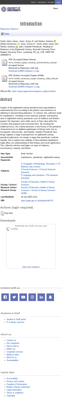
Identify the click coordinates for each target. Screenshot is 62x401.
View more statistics (31, 267)
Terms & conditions (15, 393)
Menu (55, 8)
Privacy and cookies (15, 381)
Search (33, 2)
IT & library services (15, 322)
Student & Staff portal (16, 319)
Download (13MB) (16, 71)
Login (58, 2)
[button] (2, 213)
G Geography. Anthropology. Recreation (38, 164)
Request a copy (32, 71)
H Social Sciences (29, 169)
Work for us (12, 357)
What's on (11, 349)
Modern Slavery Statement (18, 387)
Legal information (14, 390)
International (42, 2)
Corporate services (15, 352)
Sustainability (12, 360)
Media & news (13, 355)
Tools (6, 34)
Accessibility (12, 378)
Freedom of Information (17, 384)
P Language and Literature (32, 175)
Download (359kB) (16, 87)
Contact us (11, 340)
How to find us (13, 346)
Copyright (11, 395)
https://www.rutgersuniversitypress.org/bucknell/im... (35, 91)
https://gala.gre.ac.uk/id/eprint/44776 (37, 201)
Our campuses (13, 343)
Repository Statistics (9, 29)
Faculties (51, 2)
